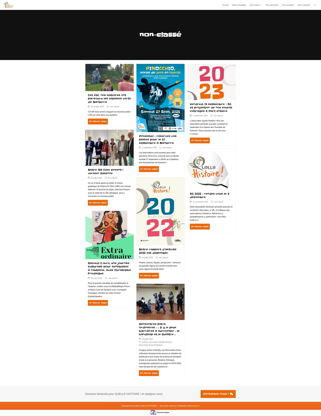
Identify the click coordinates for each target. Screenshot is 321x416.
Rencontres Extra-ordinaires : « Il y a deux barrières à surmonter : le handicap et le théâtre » (159, 329)
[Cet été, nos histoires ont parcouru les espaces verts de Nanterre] (109, 77)
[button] (315, 5)
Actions (145, 342)
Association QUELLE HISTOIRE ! (144, 406)
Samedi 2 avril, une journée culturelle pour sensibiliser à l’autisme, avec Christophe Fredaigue (109, 268)
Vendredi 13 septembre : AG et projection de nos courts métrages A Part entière (211, 107)
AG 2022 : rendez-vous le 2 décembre (209, 195)
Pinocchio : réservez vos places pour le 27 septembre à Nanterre (158, 139)
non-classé (114, 107)
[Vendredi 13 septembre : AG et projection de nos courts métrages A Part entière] (211, 82)
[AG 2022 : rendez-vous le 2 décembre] (208, 169)
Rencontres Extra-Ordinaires (151, 345)
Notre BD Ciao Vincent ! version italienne (105, 171)
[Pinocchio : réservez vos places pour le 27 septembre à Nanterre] (160, 98)
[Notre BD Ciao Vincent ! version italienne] (109, 147)
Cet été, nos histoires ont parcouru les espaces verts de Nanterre (109, 98)
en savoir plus (98, 121)
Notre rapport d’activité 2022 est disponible (157, 251)
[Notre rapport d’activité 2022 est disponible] (160, 211)
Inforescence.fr (193, 406)
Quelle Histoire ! (165, 342)
